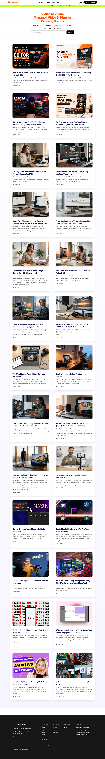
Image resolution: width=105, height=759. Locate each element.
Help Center (44, 734)
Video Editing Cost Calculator (82, 727)
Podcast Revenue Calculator (82, 732)
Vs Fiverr (66, 728)
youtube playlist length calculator (83, 730)
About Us (44, 737)
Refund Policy (55, 732)
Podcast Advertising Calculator (83, 734)
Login (43, 730)
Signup (43, 732)
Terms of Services (56, 730)
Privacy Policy (55, 727)
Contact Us (44, 739)
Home (43, 727)
